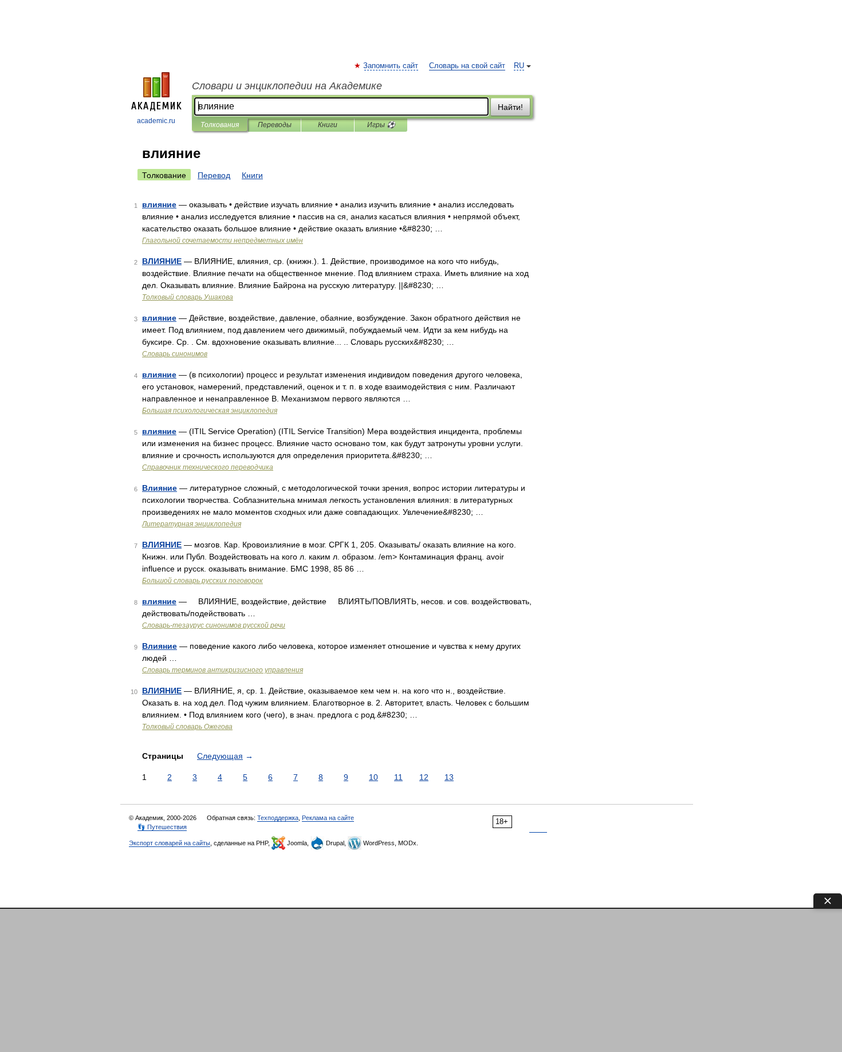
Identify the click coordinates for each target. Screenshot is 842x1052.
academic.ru (156, 121)
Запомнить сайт (391, 66)
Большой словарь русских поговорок (202, 581)
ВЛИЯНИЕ (162, 261)
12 (423, 777)
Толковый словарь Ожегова (187, 727)
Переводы (275, 125)
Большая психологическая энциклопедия (209, 411)
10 (373, 777)
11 (398, 777)
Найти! (510, 107)
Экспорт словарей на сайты (169, 843)
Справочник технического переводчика (207, 467)
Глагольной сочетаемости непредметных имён (222, 241)
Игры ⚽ (381, 125)
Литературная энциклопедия (191, 524)
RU (519, 66)
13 (449, 777)
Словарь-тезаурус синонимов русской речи (213, 625)
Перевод (214, 175)
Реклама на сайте (328, 817)
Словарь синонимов (174, 354)
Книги (327, 125)
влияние (159, 204)
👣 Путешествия (162, 827)
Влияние (159, 487)
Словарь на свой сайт (467, 66)
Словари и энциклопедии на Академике (287, 86)
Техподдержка (277, 817)
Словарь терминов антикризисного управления (222, 670)
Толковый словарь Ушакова (187, 297)
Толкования (219, 125)
